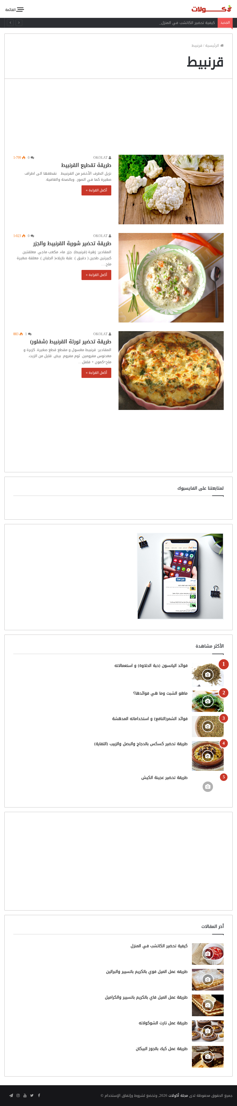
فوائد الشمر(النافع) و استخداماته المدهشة (150, 719)
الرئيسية (212, 45)
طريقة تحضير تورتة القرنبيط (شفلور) (70, 341)
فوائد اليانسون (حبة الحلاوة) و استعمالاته (151, 665)
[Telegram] (11, 1095)
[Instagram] (17, 1095)
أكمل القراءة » (96, 190)
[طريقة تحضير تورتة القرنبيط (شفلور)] (171, 370)
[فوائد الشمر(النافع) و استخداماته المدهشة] (208, 726)
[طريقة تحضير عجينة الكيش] (208, 787)
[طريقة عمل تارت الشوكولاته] (208, 1031)
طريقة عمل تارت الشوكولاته (163, 1023)
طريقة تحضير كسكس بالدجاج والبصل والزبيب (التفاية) (141, 744)
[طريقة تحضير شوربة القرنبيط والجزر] (171, 277)
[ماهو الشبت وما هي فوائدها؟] (208, 701)
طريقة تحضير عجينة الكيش (164, 778)
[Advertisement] (118, 118)
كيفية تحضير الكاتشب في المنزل (188, 22)
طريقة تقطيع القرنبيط (86, 165)
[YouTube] (24, 1095)
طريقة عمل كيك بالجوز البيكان (162, 1049)
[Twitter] (31, 1095)
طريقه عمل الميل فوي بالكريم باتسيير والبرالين (147, 972)
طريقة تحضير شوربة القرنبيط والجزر (72, 243)
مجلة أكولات (178, 1095)
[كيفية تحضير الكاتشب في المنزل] (208, 954)
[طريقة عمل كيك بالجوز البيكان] (208, 1057)
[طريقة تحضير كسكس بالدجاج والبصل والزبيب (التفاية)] (208, 756)
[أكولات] (205, 8)
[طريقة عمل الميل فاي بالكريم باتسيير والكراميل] (208, 1005)
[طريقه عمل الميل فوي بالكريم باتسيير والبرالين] (208, 980)
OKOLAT (101, 157)
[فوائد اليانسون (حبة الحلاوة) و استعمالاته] (208, 675)
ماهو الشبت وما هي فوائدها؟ (160, 693)
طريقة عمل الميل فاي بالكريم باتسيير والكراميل (146, 997)
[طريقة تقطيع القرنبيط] (171, 189)
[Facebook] (38, 1095)
